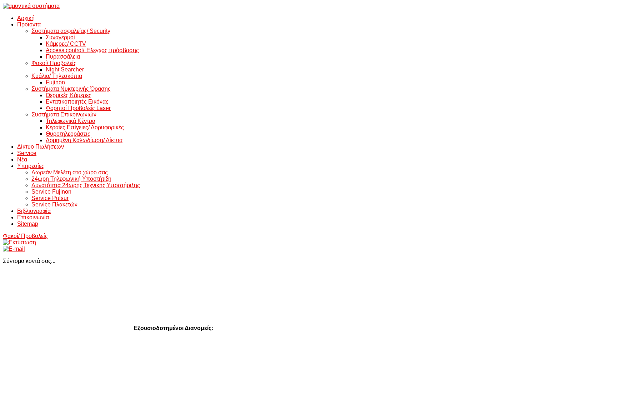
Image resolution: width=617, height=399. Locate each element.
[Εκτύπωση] (19, 242)
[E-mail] (14, 249)
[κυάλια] (31, 6)
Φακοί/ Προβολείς (25, 236)
